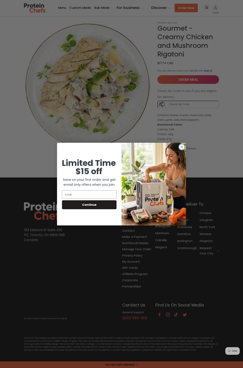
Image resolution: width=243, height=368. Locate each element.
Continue (89, 205)
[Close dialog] (182, 147)
